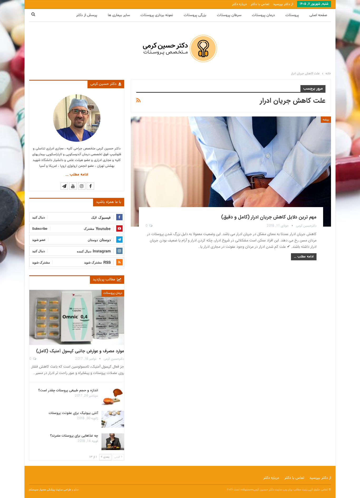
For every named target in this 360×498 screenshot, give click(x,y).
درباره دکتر (239, 4)
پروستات (292, 15)
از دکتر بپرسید (283, 4)
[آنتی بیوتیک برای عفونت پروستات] (112, 419)
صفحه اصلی (318, 15)
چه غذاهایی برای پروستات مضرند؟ (74, 435)
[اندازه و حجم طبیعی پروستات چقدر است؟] (112, 396)
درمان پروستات (263, 15)
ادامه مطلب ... (304, 256)
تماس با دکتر (260, 4)
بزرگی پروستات (195, 15)
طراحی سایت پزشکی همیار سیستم (50, 490)
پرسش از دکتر (86, 15)
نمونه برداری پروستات (156, 15)
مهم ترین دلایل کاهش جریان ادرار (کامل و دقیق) (269, 217)
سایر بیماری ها (119, 15)
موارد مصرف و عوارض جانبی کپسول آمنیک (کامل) (80, 351)
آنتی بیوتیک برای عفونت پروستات (73, 413)
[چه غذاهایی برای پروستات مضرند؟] (112, 441)
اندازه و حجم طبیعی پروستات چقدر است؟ (68, 390)
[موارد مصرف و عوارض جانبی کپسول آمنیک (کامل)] (76, 317)
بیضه (326, 120)
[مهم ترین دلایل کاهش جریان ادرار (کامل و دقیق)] (231, 171)
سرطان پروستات (229, 15)
